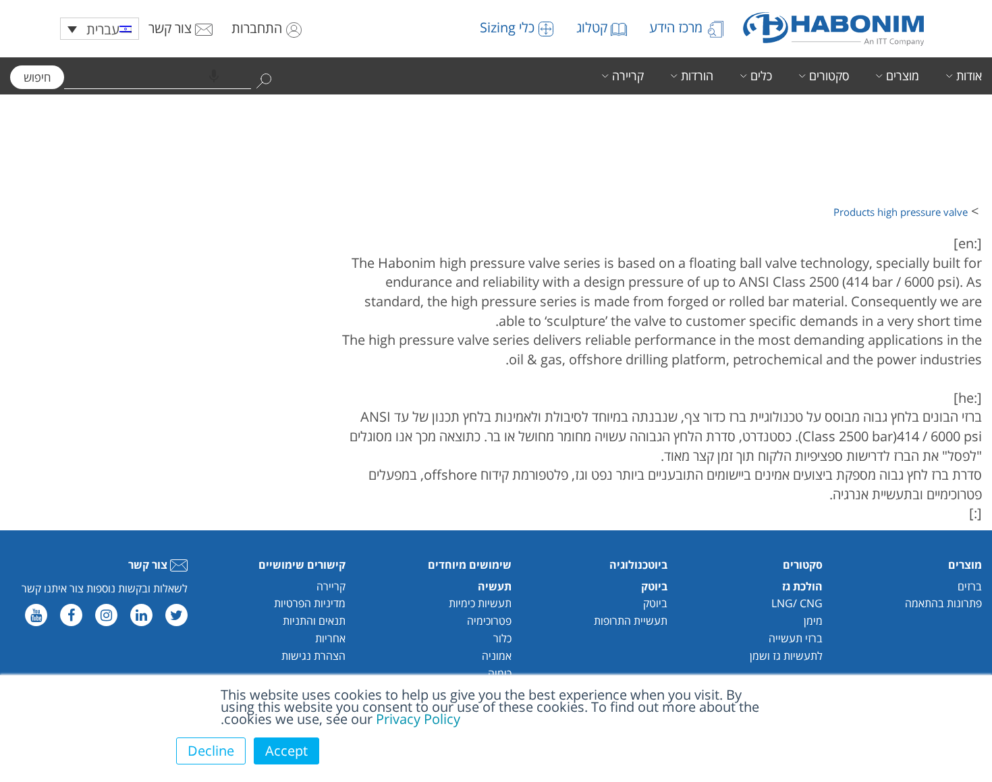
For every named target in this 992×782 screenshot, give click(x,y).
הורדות (697, 75)
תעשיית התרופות (630, 620)
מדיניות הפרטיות (310, 603)
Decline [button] (211, 751)
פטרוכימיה (489, 620)
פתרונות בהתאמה (943, 603)
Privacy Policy (418, 719)
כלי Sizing (509, 27)
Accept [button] (286, 751)
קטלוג (593, 27)
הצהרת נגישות (313, 655)
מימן (813, 620)
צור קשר (171, 28)
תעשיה (495, 586)
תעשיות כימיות (480, 603)
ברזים (970, 586)
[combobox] (157, 76)
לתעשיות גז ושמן (786, 655)
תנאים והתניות (314, 620)
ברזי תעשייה (796, 638)
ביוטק (655, 603)
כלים (761, 75)
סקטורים (829, 75)
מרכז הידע (677, 27)
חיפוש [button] (37, 77)
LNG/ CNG (797, 603)
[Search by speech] (214, 76)
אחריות (330, 638)
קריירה (628, 75)
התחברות (258, 28)
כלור (502, 638)
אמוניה (497, 655)
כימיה (500, 673)
